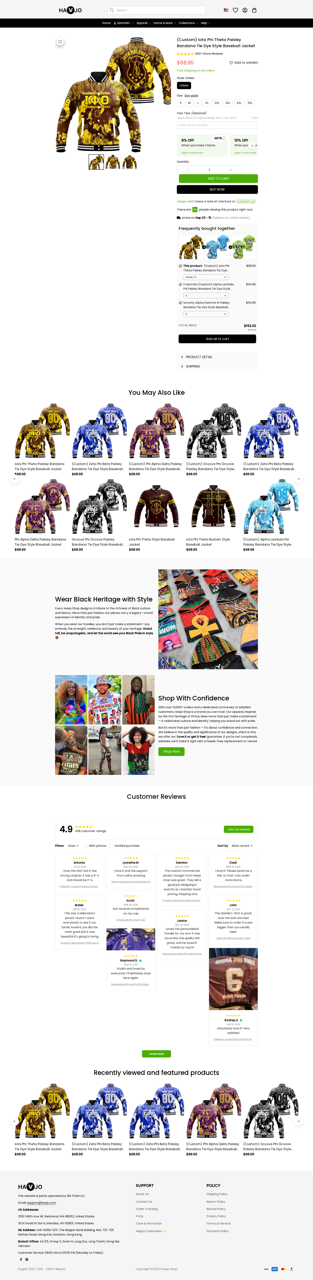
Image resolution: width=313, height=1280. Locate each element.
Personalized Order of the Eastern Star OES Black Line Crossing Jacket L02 (131, 881)
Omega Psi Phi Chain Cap (131, 919)
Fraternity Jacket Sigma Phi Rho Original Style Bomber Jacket (233, 1039)
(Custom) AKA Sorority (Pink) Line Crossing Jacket (79, 943)
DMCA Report (56, 1269)
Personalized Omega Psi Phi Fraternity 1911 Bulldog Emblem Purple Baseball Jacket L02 (233, 886)
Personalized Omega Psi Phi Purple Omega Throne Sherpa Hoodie (131, 984)
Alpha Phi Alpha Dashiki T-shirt (233, 938)
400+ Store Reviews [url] (209, 54)
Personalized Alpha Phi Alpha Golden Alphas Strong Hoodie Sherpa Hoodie (182, 953)
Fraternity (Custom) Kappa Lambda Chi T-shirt (79, 886)
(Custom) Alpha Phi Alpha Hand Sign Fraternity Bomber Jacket (182, 900)
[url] (41, 1203)
